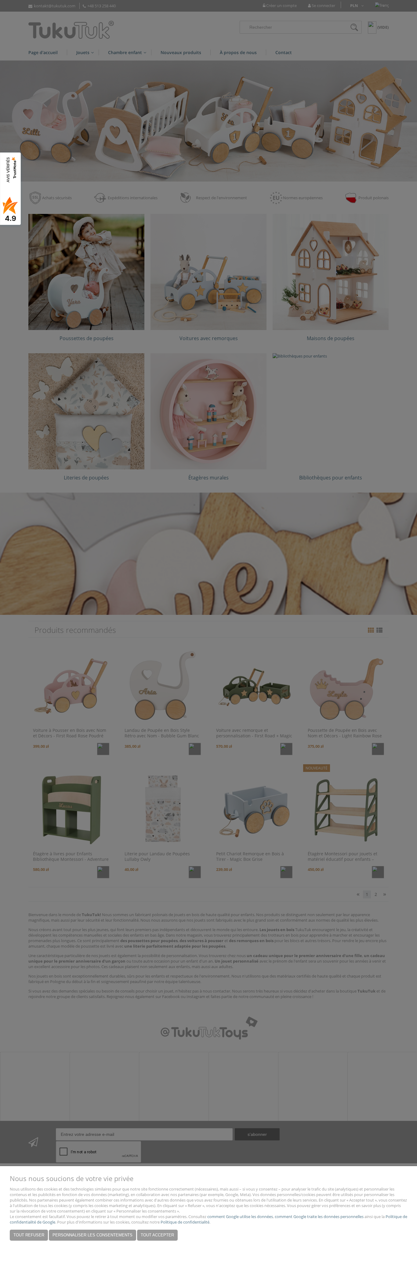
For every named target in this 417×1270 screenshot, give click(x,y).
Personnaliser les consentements (92, 1235)
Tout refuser (28, 1235)
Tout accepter (157, 1235)
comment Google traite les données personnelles (319, 1216)
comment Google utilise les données (240, 1216)
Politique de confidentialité (185, 1222)
